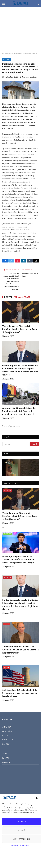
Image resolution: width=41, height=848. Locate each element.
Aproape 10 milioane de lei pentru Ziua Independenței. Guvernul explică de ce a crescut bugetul (19, 411)
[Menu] (3, 3)
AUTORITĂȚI (6, 59)
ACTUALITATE (8, 490)
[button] (37, 798)
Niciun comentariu (29, 77)
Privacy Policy (24, 845)
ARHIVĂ (5, 754)
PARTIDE (5, 758)
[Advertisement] (20, 30)
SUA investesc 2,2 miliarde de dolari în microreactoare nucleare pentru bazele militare (20, 693)
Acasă (4, 53)
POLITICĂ (6, 624)
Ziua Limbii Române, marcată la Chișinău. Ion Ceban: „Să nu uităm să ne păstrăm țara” (20, 650)
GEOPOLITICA (8, 534)
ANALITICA (6, 727)
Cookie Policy (15, 845)
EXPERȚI (5, 735)
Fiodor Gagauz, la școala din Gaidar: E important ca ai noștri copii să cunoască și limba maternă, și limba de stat (20, 370)
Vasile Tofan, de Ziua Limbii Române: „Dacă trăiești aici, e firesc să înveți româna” (19, 329)
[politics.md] (20, 3)
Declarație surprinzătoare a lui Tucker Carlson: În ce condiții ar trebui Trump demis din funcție (18, 560)
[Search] (37, 3)
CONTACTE (6, 762)
